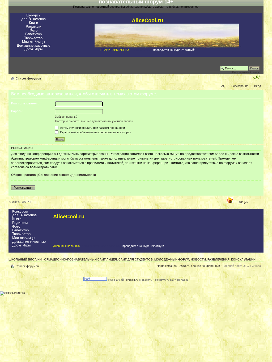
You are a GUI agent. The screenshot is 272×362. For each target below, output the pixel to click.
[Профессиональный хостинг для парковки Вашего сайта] (95, 279)
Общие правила (23, 175)
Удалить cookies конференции (199, 265)
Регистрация (239, 85)
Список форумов (28, 78)
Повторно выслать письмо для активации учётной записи (94, 121)
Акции (243, 202)
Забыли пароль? (66, 116)
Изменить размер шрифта (257, 77)
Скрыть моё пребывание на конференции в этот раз (95, 132)
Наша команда (167, 265)
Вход (257, 85)
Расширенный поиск (246, 72)
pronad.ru (132, 279)
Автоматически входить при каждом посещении (92, 127)
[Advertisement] (128, 201)
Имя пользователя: (25, 103)
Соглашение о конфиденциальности (67, 175)
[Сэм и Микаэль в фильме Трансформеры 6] (167, 46)
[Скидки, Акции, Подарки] (230, 202)
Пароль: (17, 111)
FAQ (223, 85)
